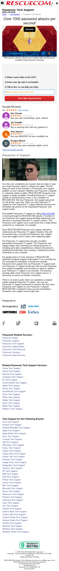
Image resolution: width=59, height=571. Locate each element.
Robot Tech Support (11, 406)
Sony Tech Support (10, 503)
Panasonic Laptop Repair (13, 346)
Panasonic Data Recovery (13, 355)
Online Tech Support (11, 371)
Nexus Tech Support (11, 491)
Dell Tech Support (10, 442)
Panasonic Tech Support (13, 344)
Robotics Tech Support (12, 409)
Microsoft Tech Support (12, 488)
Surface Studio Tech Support (15, 520)
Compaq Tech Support (12, 439)
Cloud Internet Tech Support (14, 383)
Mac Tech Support (10, 485)
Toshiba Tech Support (11, 523)
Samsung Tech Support (12, 500)
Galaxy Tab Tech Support (13, 456)
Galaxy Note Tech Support (14, 454)
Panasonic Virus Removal (13, 349)
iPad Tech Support (10, 477)
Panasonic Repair (10, 338)
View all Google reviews (12, 150)
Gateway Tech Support (12, 459)
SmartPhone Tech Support (14, 391)
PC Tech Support (9, 380)
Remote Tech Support (11, 374)
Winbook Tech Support (12, 526)
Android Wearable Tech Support (16, 428)
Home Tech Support (11, 394)
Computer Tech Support (12, 377)
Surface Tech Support (11, 509)
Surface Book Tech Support (14, 511)
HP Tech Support (9, 471)
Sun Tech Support (10, 506)
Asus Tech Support (10, 436)
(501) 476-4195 (8, 12)
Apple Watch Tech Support (14, 433)
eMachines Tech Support (13, 445)
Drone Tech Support (11, 403)
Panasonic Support (10, 341)
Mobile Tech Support (11, 400)
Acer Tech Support (10, 422)
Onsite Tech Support (11, 368)
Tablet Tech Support (11, 386)
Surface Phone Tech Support (15, 517)
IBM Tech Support (10, 474)
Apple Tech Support (11, 430)
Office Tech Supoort (11, 397)
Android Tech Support (11, 425)
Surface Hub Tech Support (14, 514)
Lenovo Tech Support (11, 482)
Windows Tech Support (12, 529)
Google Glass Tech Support (14, 462)
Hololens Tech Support (12, 468)
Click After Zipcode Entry (29, 98)
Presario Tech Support (12, 497)
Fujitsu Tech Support (11, 448)
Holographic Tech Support (13, 465)
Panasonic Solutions (11, 352)
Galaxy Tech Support (11, 451)
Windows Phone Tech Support (15, 532)
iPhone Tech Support (11, 480)
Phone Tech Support (11, 388)
